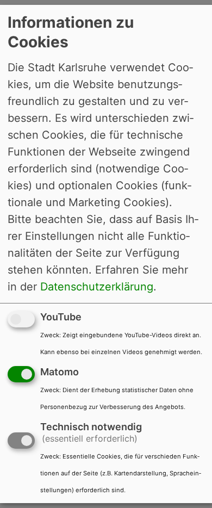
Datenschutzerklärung (96, 286)
